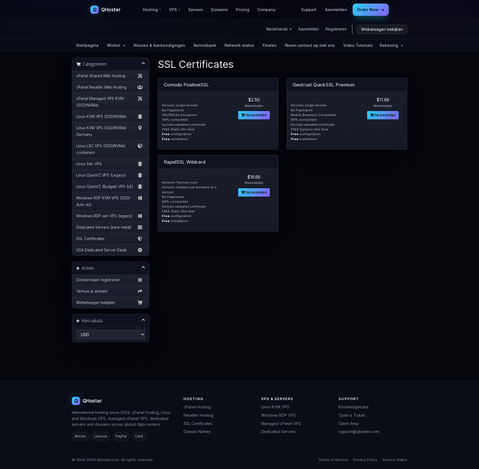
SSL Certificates (90, 238)
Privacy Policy (365, 459)
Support (308, 9)
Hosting (152, 9)
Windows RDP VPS (278, 415)
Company (266, 9)
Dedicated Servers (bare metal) (103, 227)
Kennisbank (204, 45)
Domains (219, 9)
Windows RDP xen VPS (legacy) (104, 216)
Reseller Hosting (198, 415)
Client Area (348, 423)
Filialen (270, 45)
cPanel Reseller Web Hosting (101, 87)
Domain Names (197, 431)
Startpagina (87, 45)
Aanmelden (336, 9)
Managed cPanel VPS (281, 423)
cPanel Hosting (197, 406)
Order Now (370, 9)
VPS (174, 9)
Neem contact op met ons (310, 45)
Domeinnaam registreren (98, 280)
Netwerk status (239, 45)
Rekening (390, 45)
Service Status (394, 459)
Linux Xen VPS (89, 164)
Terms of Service (333, 459)
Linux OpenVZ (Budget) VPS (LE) (104, 186)
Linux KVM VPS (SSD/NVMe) (101, 116)
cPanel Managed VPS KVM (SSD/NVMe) (100, 101)
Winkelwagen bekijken (382, 29)
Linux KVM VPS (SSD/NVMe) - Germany (102, 131)
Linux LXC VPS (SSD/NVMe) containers (100, 149)
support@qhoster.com (358, 431)
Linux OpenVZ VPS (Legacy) (101, 175)
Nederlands (277, 29)
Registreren (336, 29)
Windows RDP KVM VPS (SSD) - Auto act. (104, 201)
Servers (195, 9)
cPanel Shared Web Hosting (100, 76)
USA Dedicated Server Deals (101, 250)
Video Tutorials (358, 45)
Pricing (242, 9)
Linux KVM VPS (275, 406)
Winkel (115, 45)
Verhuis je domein (92, 291)
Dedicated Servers (278, 431)
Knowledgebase (353, 406)
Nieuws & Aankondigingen (159, 45)
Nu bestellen (256, 115)
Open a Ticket (351, 415)
